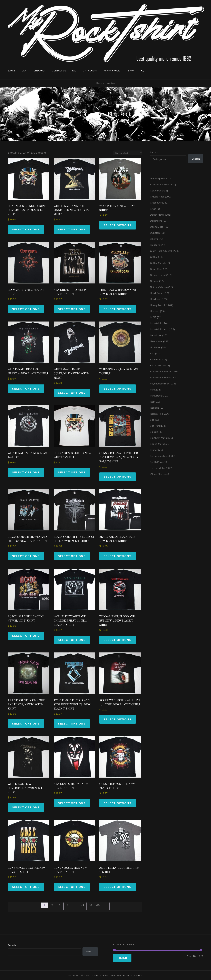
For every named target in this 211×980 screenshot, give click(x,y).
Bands (11, 70)
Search (154, 152)
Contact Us (59, 70)
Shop (131, 70)
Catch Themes (134, 975)
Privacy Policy (113, 70)
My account (90, 70)
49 (98, 905)
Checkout (40, 70)
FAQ (74, 70)
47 (82, 905)
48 (90, 905)
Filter (122, 957)
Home (99, 83)
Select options (26, 229)
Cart (25, 70)
